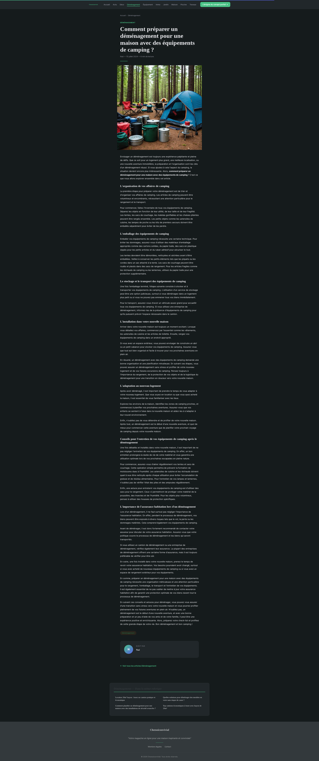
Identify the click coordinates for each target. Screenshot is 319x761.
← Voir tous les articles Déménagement (138, 666)
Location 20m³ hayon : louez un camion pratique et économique (135, 698)
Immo (158, 4)
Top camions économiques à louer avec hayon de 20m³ (182, 707)
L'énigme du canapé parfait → (215, 4)
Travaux (193, 4)
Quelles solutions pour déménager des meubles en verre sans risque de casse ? (182, 698)
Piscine (184, 4)
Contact (168, 747)
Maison (174, 4)
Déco (122, 4)
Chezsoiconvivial (159, 729)
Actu (115, 4)
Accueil (107, 4)
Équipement (148, 4)
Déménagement (133, 4)
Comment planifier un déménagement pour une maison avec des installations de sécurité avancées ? (135, 707)
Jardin (165, 4)
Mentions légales (155, 747)
